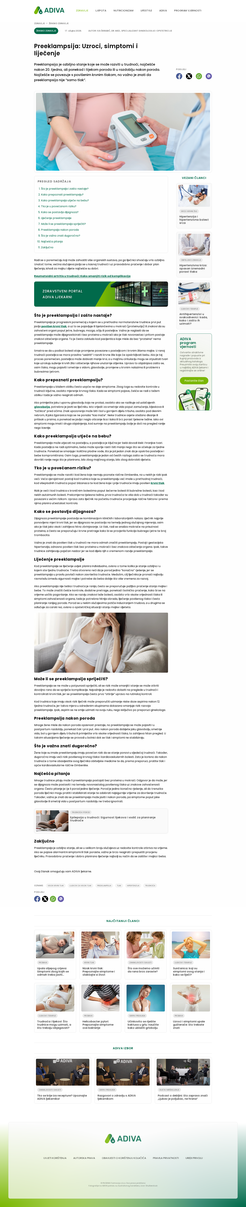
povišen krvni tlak (54, 326)
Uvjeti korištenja (55, 1158)
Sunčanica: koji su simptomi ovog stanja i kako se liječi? (188, 969)
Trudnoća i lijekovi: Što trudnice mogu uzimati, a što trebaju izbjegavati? (54, 1022)
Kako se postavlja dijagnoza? (59, 212)
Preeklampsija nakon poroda (60, 230)
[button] (210, 11)
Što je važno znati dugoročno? (60, 236)
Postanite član (194, 380)
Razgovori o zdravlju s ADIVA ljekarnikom (117, 1094)
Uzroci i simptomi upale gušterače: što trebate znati (189, 1022)
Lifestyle (146, 10)
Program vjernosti (187, 10)
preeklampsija (104, 885)
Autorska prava (84, 1158)
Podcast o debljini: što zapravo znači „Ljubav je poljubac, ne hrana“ (183, 1094)
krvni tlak (157, 483)
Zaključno (47, 247)
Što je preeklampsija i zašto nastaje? (65, 189)
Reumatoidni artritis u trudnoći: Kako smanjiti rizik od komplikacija (82, 276)
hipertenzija (133, 885)
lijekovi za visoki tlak (80, 885)
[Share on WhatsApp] (199, 76)
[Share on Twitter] (189, 76)
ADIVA (163, 10)
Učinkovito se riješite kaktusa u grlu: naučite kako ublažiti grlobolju (143, 1022)
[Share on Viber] (209, 76)
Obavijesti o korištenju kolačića (124, 1158)
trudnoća (150, 885)
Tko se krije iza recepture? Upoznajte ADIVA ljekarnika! (62, 1094)
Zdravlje (82, 10)
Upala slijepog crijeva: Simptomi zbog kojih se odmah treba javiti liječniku (53, 969)
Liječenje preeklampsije (56, 218)
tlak (119, 885)
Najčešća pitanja (52, 241)
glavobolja (42, 407)
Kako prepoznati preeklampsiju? (62, 195)
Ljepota (101, 10)
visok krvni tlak (56, 885)
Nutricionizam (123, 10)
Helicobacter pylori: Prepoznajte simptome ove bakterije (98, 1022)
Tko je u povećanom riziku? (58, 206)
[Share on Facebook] (179, 76)
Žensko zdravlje (59, 23)
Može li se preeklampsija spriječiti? (63, 224)
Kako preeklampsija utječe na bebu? (65, 200)
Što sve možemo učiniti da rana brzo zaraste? (143, 967)
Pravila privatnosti (166, 1158)
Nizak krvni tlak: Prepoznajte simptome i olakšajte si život (99, 969)
